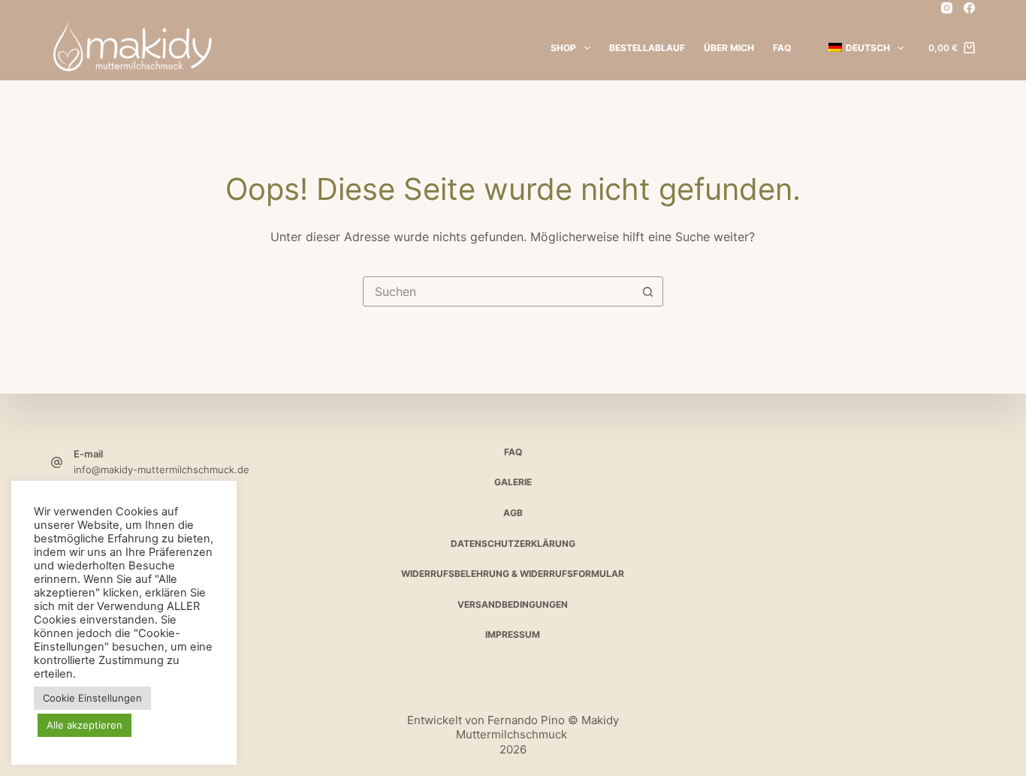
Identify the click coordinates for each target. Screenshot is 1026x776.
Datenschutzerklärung (513, 543)
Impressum (512, 634)
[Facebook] (969, 8)
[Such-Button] (648, 291)
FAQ (782, 47)
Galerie (513, 482)
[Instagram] (946, 8)
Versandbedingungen (512, 604)
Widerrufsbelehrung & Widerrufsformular (512, 573)
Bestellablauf (647, 47)
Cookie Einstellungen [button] (92, 698)
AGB (513, 512)
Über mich (729, 47)
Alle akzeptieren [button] (84, 725)
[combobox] (499, 291)
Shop (563, 47)
